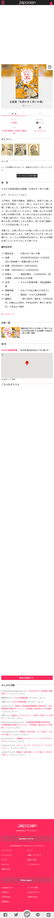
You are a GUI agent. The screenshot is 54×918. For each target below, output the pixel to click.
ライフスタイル (33, 864)
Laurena (4, 706)
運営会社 (5, 901)
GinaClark (5, 745)
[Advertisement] (27, 34)
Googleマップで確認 (8, 379)
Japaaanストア (7, 887)
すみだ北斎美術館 (9, 350)
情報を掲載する (26, 677)
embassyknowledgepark (11, 691)
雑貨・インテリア (34, 855)
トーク (40, 114)
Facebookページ (34, 892)
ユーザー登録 (33, 887)
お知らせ (5, 892)
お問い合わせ (33, 897)
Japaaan (27, 3)
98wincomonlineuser (10, 722)
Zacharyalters (7, 731)
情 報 (14, 114)
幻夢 (3, 701)
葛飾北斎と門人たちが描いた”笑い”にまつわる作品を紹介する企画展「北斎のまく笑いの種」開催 (36, 330)
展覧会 (11, 130)
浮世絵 (17, 130)
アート (41, 122)
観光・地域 (32, 859)
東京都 (14, 122)
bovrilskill (5, 738)
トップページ (7, 850)
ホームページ (40, 130)
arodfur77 (5, 752)
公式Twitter (6, 897)
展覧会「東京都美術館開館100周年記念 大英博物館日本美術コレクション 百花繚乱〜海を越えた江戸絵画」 (26, 707)
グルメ (4, 859)
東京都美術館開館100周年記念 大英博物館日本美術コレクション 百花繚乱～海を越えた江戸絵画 (26, 725)
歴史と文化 (6, 869)
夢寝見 (4, 697)
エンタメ (5, 864)
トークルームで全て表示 (27, 175)
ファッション (7, 855)
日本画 (4, 130)
